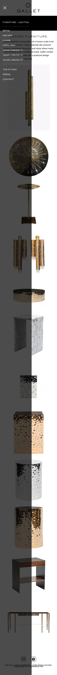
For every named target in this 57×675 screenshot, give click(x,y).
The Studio (10, 69)
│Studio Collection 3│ (13, 60)
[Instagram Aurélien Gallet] (33, 659)
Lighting (6, 30)
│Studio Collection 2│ (13, 55)
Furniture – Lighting (16, 22)
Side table (7, 35)
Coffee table (9, 45)
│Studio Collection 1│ (13, 50)
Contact (8, 79)
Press (6, 74)
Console (6, 40)
